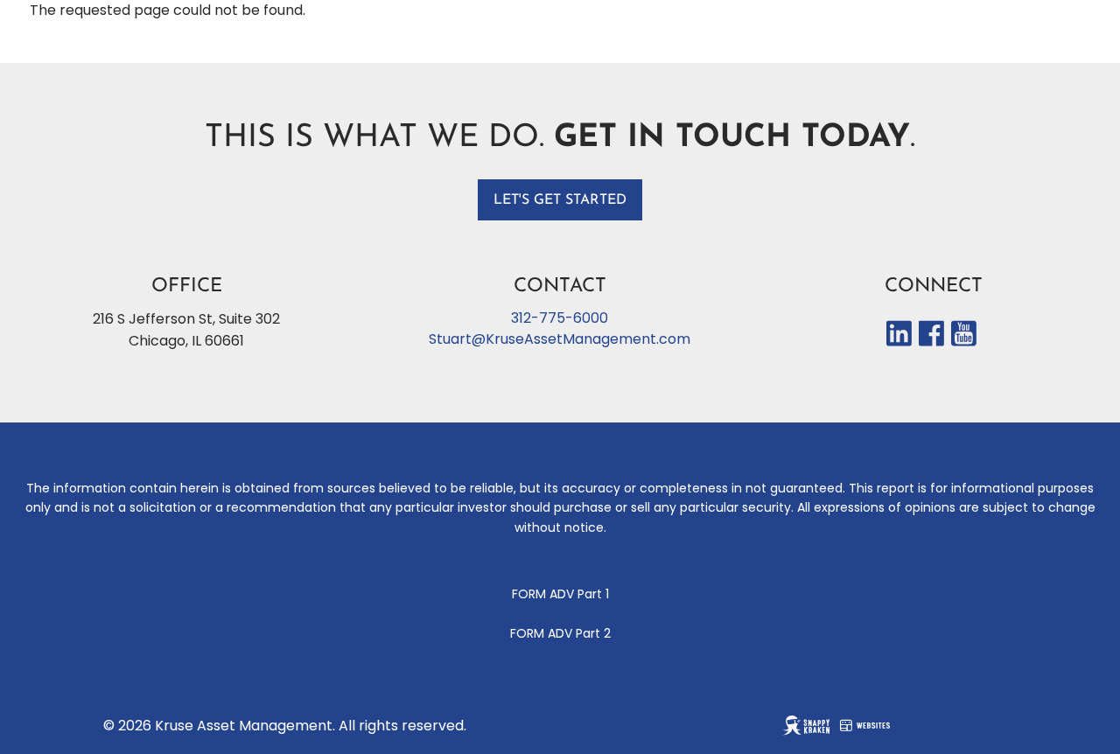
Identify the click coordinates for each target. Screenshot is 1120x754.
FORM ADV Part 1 (560, 594)
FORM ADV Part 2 (560, 633)
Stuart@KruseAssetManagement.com (559, 339)
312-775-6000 (559, 318)
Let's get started (560, 200)
